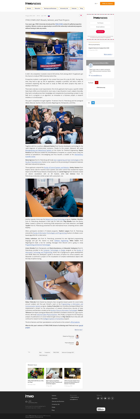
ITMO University (101, 87)
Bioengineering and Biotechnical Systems (38, 150)
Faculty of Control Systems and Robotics (56, 167)
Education (37, 8)
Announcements (94, 45)
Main (40, 352)
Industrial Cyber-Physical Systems (47, 315)
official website (75, 322)
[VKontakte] (81, 15)
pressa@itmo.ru (74, 399)
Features (74, 8)
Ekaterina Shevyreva (68, 336)
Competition (47, 352)
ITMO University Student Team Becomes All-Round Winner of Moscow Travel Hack (72, 382)
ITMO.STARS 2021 (43, 355)
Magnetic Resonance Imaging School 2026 (99, 48)
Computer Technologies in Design (54, 250)
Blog (81, 8)
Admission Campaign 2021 (68, 352)
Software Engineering (61, 241)
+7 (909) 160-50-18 (74, 397)
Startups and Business (50, 8)
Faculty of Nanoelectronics (33, 162)
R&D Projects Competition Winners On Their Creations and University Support (54, 382)
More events (108, 54)
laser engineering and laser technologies (66, 160)
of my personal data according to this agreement (100, 37)
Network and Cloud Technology (55, 219)
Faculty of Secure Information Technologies (64, 310)
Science (29, 8)
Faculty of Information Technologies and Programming (50, 233)
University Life (64, 8)
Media (53, 407)
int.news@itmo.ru (96, 75)
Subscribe (100, 31)
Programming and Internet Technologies (37, 245)
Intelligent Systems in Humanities (53, 319)
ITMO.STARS (59, 24)
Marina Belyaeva (69, 343)
